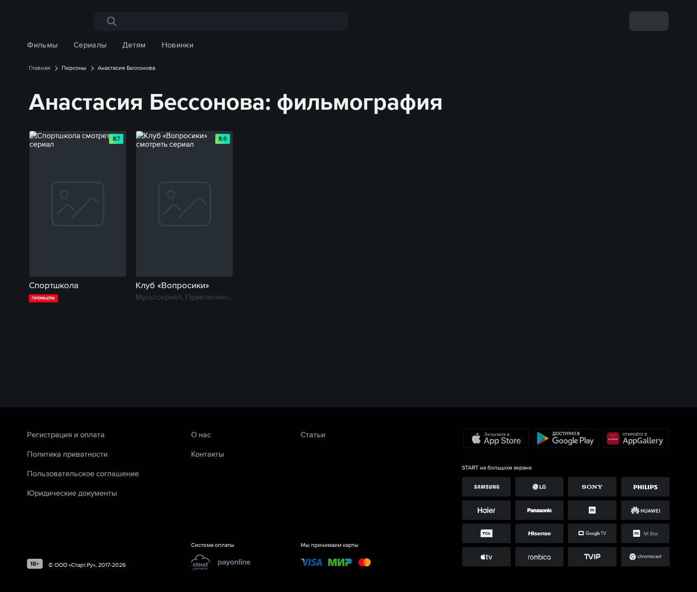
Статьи (313, 434)
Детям (134, 44)
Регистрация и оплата (66, 434)
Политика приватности (67, 454)
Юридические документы (72, 493)
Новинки (177, 44)
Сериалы (90, 44)
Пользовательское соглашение (83, 473)
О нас (201, 434)
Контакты (207, 454)
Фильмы (42, 44)
